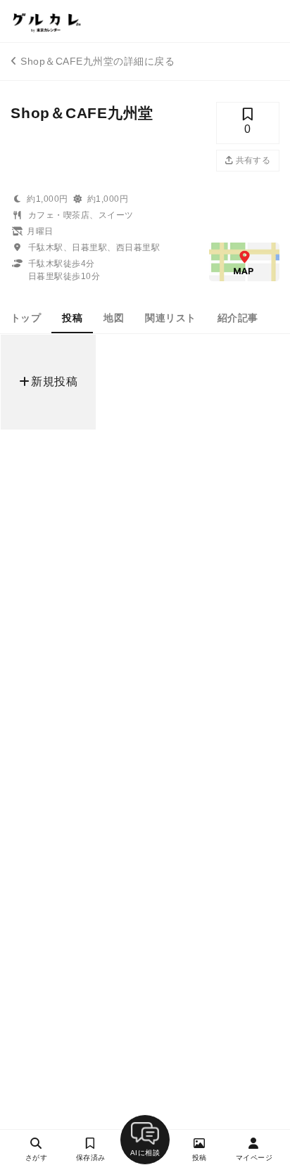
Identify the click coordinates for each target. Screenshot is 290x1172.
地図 (113, 317)
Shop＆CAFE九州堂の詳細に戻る (97, 61)
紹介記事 (238, 317)
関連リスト (170, 317)
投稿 (72, 317)
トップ (26, 317)
